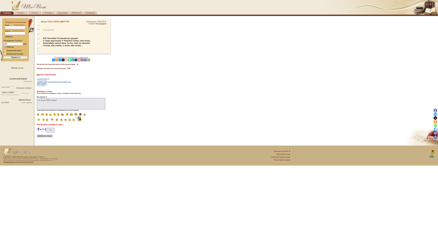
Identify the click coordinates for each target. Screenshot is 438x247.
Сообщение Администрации (280, 157)
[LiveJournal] (75, 60)
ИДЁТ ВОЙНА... (42, 84)
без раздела (100, 24)
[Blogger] (66, 60)
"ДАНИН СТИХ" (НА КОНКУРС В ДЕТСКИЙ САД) (54, 82)
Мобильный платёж (15, 54)
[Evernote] (69, 60)
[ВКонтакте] (53, 60)
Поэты (35, 13)
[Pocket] (79, 60)
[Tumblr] (82, 60)
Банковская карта (14, 50)
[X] (63, 60)
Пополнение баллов (283, 154)
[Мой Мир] (60, 60)
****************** (42, 80)
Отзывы (48, 13)
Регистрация (19, 25)
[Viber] (85, 60)
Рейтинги (76, 13)
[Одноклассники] (56, 60)
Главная (7, 13)
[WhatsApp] (88, 60)
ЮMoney (10, 47)
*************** (41, 85)
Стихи (21, 13)
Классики (62, 13)
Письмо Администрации (282, 160)
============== (43, 78)
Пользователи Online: (282, 151)
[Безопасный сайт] (431, 157)
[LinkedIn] (72, 60)
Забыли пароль (18, 31)
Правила (90, 13)
